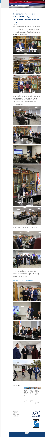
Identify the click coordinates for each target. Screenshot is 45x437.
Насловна (12, 1)
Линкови (37, 1)
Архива (41, 1)
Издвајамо (17, 10)
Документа (28, 1)
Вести (14, 10)
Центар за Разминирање (20, 6)
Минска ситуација (22, 1)
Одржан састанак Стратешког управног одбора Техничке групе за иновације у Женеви (26, 394)
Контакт (33, 1)
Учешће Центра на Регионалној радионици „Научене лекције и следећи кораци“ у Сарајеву (31, 394)
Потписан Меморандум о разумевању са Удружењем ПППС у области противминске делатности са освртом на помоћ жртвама (37, 395)
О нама (16, 1)
